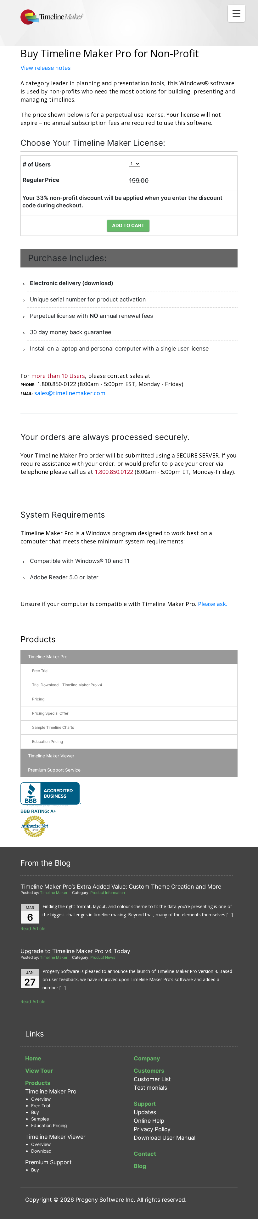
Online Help (149, 1120)
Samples (40, 1118)
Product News (102, 957)
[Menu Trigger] (236, 13)
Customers (149, 1070)
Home (33, 1058)
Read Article (32, 928)
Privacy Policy (152, 1129)
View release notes (45, 68)
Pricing (38, 699)
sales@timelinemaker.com (69, 393)
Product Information (107, 892)
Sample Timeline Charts (53, 727)
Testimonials (150, 1087)
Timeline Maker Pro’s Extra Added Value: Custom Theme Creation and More (120, 886)
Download (41, 1151)
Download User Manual (164, 1137)
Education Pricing (47, 741)
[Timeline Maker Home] (51, 17)
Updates (145, 1112)
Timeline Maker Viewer (51, 755)
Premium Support (48, 1162)
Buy (35, 1112)
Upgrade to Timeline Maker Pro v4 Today (75, 951)
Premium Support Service (54, 769)
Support (145, 1103)
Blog (140, 1166)
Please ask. (212, 604)
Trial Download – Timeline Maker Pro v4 (67, 685)
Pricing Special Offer (50, 713)
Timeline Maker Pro (47, 656)
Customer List (152, 1079)
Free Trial (40, 670)
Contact (145, 1153)
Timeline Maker (53, 892)
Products (38, 639)
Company (147, 1058)
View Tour (39, 1070)
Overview (41, 1099)
